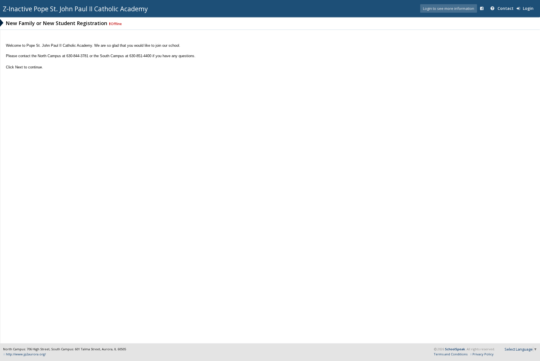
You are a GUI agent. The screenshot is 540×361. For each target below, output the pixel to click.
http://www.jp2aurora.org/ (26, 354)
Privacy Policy (483, 354)
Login (528, 8)
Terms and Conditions (450, 354)
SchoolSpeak (455, 349)
